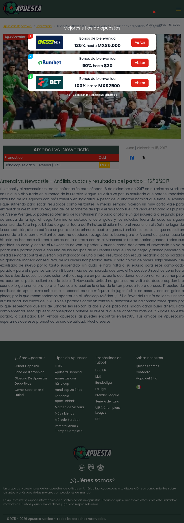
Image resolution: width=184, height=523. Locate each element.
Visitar (140, 42)
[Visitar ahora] (49, 42)
